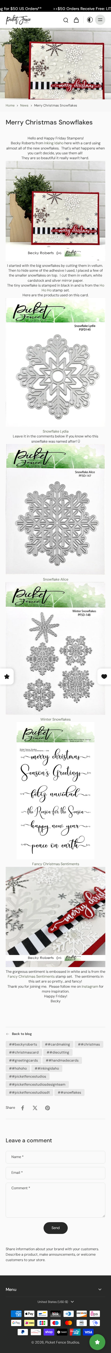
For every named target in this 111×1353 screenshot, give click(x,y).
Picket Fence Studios (62, 1342)
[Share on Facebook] (22, 1107)
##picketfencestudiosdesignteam (37, 1084)
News (24, 105)
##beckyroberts (23, 1044)
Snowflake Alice (55, 579)
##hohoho (18, 1068)
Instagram (90, 986)
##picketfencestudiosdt (29, 1092)
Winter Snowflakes (55, 719)
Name (17, 1157)
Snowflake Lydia (56, 431)
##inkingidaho (47, 1068)
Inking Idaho (53, 143)
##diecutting (58, 1052)
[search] (65, 19)
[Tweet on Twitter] (35, 1107)
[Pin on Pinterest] (47, 1107)
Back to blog (22, 1034)
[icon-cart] (76, 19)
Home (10, 105)
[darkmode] (88, 19)
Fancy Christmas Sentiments (55, 864)
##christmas (89, 1044)
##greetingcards (23, 1060)
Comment (20, 1188)
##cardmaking (57, 1044)
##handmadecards (62, 1060)
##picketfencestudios (27, 1076)
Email (17, 1173)
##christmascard (24, 1052)
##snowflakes (69, 1092)
